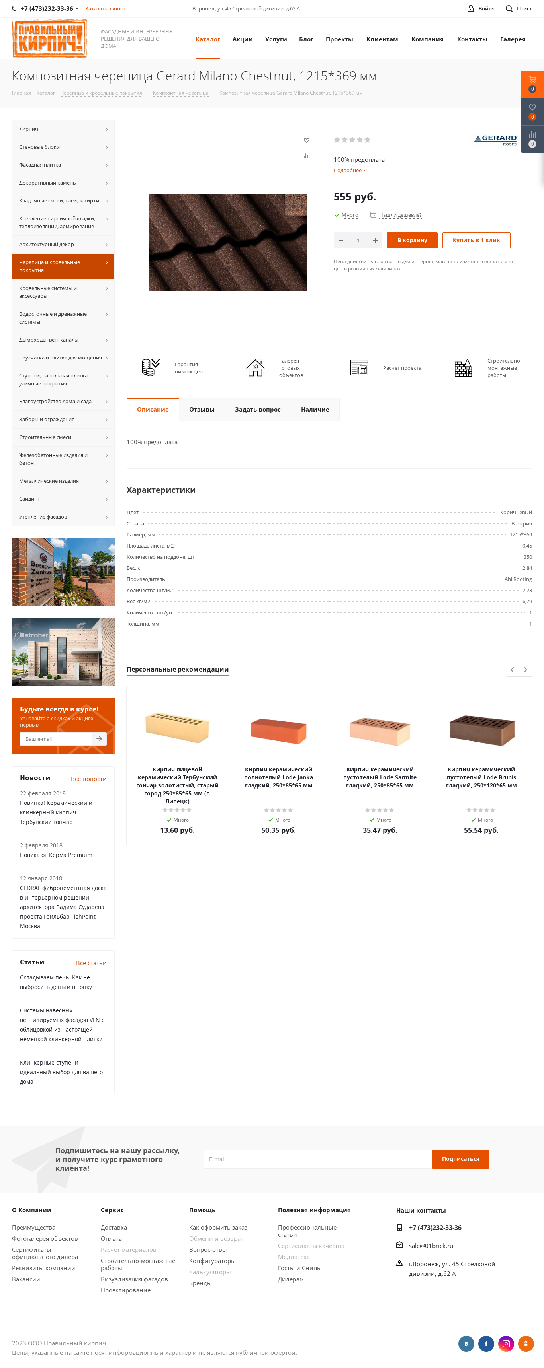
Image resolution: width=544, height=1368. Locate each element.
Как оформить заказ (218, 1227)
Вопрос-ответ (208, 1249)
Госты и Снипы (300, 1268)
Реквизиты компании (43, 1268)
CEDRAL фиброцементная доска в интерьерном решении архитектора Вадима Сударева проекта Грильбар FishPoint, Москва (63, 907)
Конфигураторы (212, 1261)
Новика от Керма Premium (56, 855)
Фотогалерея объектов (45, 1238)
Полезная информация (314, 1210)
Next (525, 670)
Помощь (202, 1210)
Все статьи (91, 963)
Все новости (89, 779)
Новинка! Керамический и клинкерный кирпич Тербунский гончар (56, 812)
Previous (512, 670)
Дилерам (291, 1279)
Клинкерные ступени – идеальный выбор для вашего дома (61, 1072)
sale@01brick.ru (431, 1245)
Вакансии (26, 1279)
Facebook (486, 1344)
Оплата (111, 1238)
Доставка (114, 1227)
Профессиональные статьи (307, 1230)
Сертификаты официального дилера (45, 1253)
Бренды (200, 1283)
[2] (345, 140)
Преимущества (33, 1227)
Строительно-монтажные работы (138, 1264)
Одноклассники (526, 1344)
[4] (360, 140)
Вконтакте (466, 1344)
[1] (337, 140)
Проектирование (126, 1290)
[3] (352, 140)
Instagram (506, 1344)
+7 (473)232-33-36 (435, 1227)
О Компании (31, 1210)
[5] (368, 140)
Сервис (112, 1210)
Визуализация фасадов (134, 1279)
